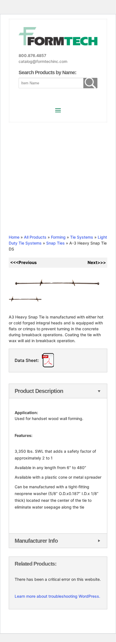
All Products (35, 237)
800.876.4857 (32, 55)
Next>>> (97, 262)
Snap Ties (55, 243)
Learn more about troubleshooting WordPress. (57, 596)
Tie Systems (81, 237)
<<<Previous (23, 262)
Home (14, 237)
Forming (58, 237)
